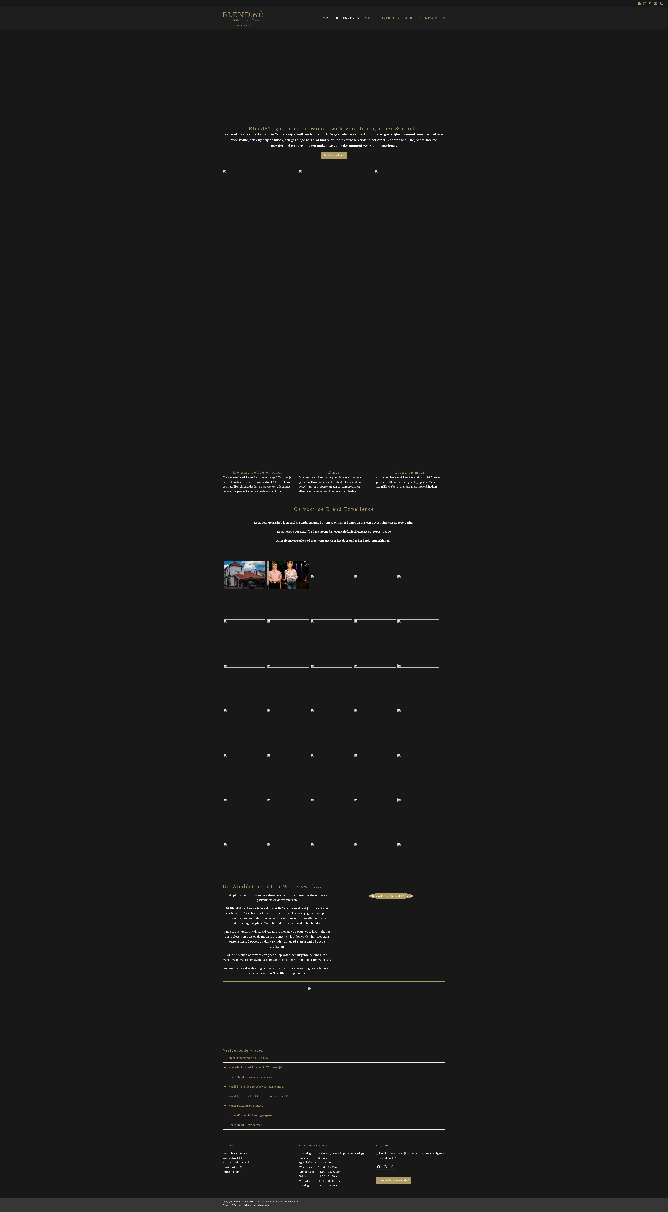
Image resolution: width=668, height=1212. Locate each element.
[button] (444, 18)
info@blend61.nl (233, 1172)
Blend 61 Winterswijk (243, 1201)
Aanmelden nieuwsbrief (393, 1180)
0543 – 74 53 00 (232, 1167)
